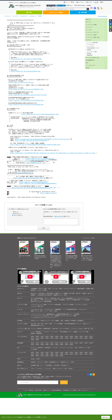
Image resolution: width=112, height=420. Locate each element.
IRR (38, 323)
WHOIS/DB (40, 347)
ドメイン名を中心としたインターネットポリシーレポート (44, 317)
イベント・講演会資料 (92, 42)
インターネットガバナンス (92, 32)
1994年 (56, 355)
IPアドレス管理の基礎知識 (37, 298)
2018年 (61, 336)
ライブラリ (15, 16)
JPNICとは (88, 19)
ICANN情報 (76, 314)
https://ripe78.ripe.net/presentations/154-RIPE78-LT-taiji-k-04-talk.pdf (42, 139)
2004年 (66, 338)
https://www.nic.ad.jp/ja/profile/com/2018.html (26, 104)
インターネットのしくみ (36, 304)
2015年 (76, 336)
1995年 (51, 355)
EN (102, 2)
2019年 (40, 16)
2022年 (42, 336)
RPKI (46, 323)
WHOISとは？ (69, 5)
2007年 (51, 338)
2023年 (37, 336)
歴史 (62, 320)
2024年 (32, 336)
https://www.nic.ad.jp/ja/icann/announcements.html (40, 114)
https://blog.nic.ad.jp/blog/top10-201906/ (26, 59)
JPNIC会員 (84, 12)
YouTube (70, 368)
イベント (46, 311)
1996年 (47, 355)
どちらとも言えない (18, 215)
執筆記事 (89, 53)
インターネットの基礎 (91, 24)
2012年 (90, 336)
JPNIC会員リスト (65, 365)
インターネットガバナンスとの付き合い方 (40, 315)
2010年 (37, 338)
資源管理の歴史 (47, 328)
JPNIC (30, 12)
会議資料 (89, 49)
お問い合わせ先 (57, 216)
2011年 (32, 338)
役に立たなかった (17, 213)
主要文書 (67, 320)
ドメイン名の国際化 (58, 323)
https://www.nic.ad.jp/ (48, 193)
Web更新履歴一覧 (90, 60)
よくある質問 (86, 299)
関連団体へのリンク (58, 295)
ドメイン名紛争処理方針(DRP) (70, 309)
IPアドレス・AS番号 (57, 12)
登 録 (63, 382)
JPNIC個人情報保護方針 (56, 390)
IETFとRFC (33, 323)
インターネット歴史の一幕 (37, 306)
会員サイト (19, 365)
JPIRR (60, 288)
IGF (52, 315)
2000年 (86, 338)
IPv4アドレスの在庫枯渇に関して (74, 299)
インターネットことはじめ (81, 304)
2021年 (47, 336)
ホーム (66, 2)
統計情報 (33, 290)
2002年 (76, 338)
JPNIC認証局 (47, 347)
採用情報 (89, 5)
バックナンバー (32, 16)
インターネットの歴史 (41, 290)
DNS (49, 288)
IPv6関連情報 (34, 288)
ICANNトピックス (35, 320)
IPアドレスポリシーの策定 (51, 299)
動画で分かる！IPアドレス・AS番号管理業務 (41, 301)
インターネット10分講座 (67, 304)
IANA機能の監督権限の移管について (64, 314)
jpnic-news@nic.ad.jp (33, 162)
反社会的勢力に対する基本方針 (45, 295)
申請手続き (33, 362)
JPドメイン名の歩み (64, 328)
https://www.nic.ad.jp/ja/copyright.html (28, 178)
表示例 (37, 358)
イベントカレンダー (90, 65)
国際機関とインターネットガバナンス (63, 315)
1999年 (90, 338)
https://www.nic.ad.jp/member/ (36, 160)
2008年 (47, 338)
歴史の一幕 (86, 328)
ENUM (50, 323)
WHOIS (87, 67)
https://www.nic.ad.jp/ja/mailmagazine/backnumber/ (38, 183)
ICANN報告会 (80, 320)
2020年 (51, 336)
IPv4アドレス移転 (43, 288)
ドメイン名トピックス (49, 309)
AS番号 (46, 362)
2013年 (86, 336)
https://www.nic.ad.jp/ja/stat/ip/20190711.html (26, 89)
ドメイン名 (88, 29)
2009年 (42, 338)
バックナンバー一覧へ (89, 238)
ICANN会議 (73, 320)
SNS (66, 368)
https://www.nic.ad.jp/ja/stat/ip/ (21, 82)
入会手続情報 (48, 365)
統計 (42, 311)
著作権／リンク (46, 390)
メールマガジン (23, 16)
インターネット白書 (92, 51)
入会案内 (84, 293)
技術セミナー (86, 323)
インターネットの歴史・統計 (93, 37)
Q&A (73, 2)
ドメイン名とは (34, 309)
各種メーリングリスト (58, 368)
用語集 (45, 304)
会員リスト (90, 293)
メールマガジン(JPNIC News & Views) (28, 374)
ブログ (32, 368)
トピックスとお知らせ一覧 (92, 57)
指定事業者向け (20, 362)
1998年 (32, 339)
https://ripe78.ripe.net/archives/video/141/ (31, 140)
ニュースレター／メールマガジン (66, 347)
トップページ (7, 16)
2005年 (61, 338)
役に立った (16, 211)
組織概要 (66, 293)
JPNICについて (82, 347)
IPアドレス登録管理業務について (68, 298)
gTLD (41, 309)
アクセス (90, 2)
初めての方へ (34, 293)
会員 (76, 347)
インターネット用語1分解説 (54, 304)
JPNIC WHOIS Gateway (79, 5)
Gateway (33, 358)
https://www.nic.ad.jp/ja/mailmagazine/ (33, 182)
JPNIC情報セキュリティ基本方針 (70, 390)
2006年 (56, 338)
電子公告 (78, 293)
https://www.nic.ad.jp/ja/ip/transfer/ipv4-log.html (28, 95)
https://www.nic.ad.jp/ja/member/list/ (40, 158)
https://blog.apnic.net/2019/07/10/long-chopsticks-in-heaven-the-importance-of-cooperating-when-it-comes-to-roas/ (52, 153)
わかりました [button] (105, 417)
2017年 (66, 336)
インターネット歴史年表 (36, 328)
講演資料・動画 (89, 288)
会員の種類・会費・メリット (37, 365)
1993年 (61, 355)
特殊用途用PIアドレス (54, 362)
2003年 (71, 338)
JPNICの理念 (41, 293)
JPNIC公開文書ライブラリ (93, 48)
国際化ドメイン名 (35, 311)
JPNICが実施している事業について (54, 293)
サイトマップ (81, 2)
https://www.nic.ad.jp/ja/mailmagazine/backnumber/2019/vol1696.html (35, 144)
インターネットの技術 (91, 34)
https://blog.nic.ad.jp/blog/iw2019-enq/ (26, 71)
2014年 (81, 336)
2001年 (81, 338)
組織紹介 (57, 320)
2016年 (71, 336)
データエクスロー (82, 309)
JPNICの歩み (55, 328)
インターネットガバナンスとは (38, 314)
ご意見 (55, 311)
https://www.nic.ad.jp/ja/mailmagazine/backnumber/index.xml (34, 187)
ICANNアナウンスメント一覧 (47, 320)
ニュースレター (90, 46)
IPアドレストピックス (83, 298)
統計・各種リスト (35, 299)
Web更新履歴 (20, 343)
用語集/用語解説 (80, 288)
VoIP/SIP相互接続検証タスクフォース (72, 323)
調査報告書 (89, 55)
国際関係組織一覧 (50, 314)
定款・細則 (71, 293)
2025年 (32, 352)
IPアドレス (88, 22)
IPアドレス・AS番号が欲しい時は (52, 298)
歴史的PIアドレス (65, 362)
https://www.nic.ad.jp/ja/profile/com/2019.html (26, 100)
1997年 (37, 339)
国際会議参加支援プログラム (37, 325)
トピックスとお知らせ (22, 336)
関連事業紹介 (58, 309)
